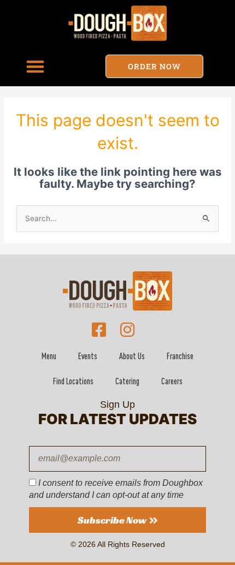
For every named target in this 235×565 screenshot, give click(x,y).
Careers (172, 381)
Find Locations (73, 381)
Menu (49, 356)
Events (87, 356)
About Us (132, 356)
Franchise (180, 356)
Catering (127, 381)
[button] (35, 66)
